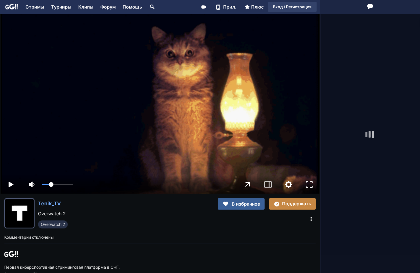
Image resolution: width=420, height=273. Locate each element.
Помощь (132, 7)
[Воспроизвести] (11, 184)
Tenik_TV (49, 203)
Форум (108, 7)
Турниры (61, 7)
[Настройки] (288, 184)
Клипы (85, 7)
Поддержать (296, 203)
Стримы (34, 7)
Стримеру (203, 7)
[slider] (57, 184)
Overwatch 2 (53, 224)
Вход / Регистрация (292, 6)
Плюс (257, 7)
